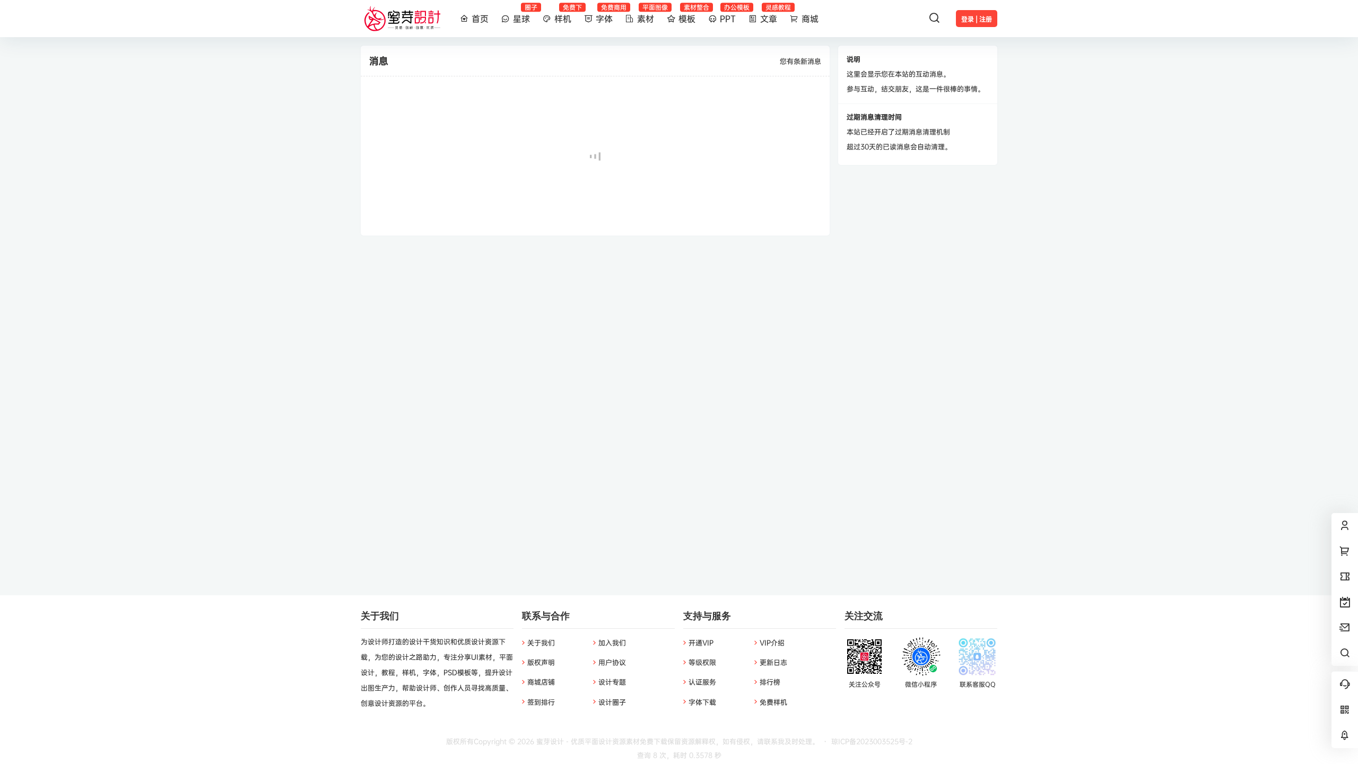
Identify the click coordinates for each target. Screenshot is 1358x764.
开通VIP (701, 642)
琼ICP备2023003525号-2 (871, 741)
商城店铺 (541, 682)
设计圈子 (612, 702)
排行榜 (770, 682)
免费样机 (773, 702)
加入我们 (612, 642)
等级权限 (702, 662)
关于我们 (541, 642)
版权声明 (541, 662)
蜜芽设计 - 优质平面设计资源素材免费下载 (600, 741)
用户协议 (612, 662)
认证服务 (702, 682)
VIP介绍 (772, 642)
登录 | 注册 (976, 19)
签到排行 (541, 702)
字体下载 (702, 702)
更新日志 (773, 662)
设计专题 (612, 682)
